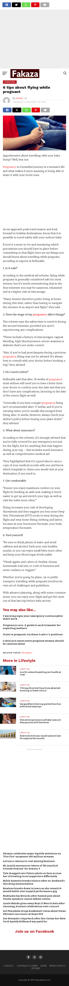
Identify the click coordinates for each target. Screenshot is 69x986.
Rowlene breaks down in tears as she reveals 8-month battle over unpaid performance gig (32, 890)
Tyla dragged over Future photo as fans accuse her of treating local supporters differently (32, 875)
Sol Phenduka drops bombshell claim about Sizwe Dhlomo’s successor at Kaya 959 (34, 912)
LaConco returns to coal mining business (29, 861)
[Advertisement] (34, 34)
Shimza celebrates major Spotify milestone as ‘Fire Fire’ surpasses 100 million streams (32, 855)
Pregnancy (9, 166)
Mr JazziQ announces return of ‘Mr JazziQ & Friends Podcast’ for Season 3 (30, 867)
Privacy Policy (57, 966)
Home (43, 966)
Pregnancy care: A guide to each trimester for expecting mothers (32, 627)
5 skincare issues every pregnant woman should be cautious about (33, 642)
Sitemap (35, 968)
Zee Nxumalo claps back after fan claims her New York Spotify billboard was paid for (34, 920)
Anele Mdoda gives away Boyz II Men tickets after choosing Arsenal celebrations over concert (34, 905)
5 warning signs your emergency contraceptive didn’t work (33, 617)
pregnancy (40, 314)
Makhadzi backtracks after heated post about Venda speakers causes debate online (31, 897)
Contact (9, 966)
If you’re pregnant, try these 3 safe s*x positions (33, 634)
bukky (19, 98)
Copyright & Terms (27, 966)
